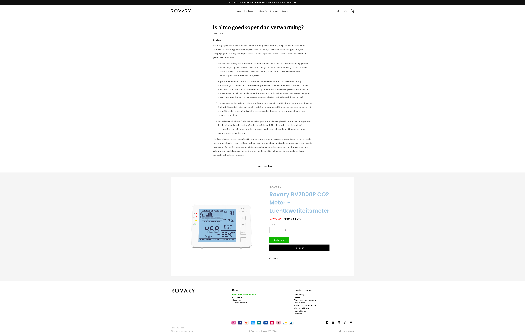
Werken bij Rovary (302, 308)
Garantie (298, 313)
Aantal (272, 224)
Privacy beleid (300, 303)
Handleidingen (300, 311)
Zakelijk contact (239, 303)
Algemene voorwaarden (305, 300)
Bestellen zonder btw (244, 294)
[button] (250, 11)
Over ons (236, 300)
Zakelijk (297, 297)
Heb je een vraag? (346, 331)
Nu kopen (299, 248)
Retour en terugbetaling (305, 305)
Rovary (264, 331)
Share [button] (218, 40)
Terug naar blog (264, 165)
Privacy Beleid (177, 328)
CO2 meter (237, 297)
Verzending (299, 294)
